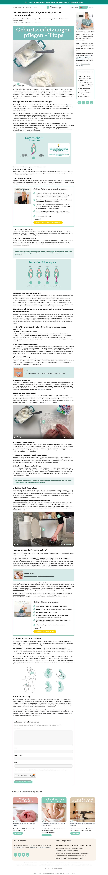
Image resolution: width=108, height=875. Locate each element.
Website (16, 762)
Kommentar (17, 728)
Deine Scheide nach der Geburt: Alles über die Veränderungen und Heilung (44, 373)
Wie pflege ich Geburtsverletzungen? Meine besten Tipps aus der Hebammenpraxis (86, 83)
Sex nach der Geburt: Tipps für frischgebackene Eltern (39, 576)
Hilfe (36, 863)
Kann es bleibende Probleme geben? (85, 89)
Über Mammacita (28, 863)
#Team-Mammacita (61, 863)
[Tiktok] (91, 102)
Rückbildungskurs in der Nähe (76, 863)
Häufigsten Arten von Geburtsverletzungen (85, 77)
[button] (92, 71)
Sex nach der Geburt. (19, 595)
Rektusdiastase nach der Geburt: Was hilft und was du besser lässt (73, 845)
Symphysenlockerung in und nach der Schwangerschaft (70, 855)
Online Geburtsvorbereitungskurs (50, 189)
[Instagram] (83, 102)
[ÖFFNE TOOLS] (30, 7)
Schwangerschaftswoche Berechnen (81, 865)
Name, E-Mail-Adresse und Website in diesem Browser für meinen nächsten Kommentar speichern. (40, 770)
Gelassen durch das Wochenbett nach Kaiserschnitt (69, 858)
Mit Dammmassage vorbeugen (84, 93)
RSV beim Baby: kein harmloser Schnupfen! (67, 850)
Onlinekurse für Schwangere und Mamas (40, 847)
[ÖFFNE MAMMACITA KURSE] (23, 7)
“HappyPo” (41, 389)
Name (16, 748)
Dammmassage (36, 648)
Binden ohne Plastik (36, 335)
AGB (40, 873)
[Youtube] (87, 102)
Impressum (35, 873)
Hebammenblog (18, 847)
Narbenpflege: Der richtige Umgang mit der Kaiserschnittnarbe (72, 853)
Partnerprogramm (50, 863)
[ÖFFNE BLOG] (36, 7)
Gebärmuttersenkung (58, 584)
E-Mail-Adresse (18, 755)
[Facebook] (79, 102)
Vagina (68, 105)
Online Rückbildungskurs (46, 602)
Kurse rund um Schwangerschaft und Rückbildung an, (84, 57)
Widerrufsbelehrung (60, 873)
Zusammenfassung (85, 96)
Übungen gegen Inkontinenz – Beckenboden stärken (69, 848)
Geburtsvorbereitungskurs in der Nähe (26, 865)
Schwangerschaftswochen (46, 865)
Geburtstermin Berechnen (63, 865)
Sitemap (68, 873)
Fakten (73, 873)
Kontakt (41, 863)
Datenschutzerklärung (48, 873)
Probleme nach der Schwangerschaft (30, 19)
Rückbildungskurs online (45, 631)
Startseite (15, 19)
